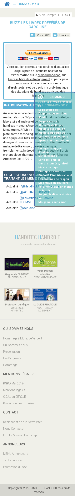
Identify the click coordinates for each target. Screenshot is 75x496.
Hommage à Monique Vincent (22, 338)
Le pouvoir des (48, 109)
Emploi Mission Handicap (20, 435)
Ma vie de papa (48, 167)
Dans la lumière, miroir (53, 163)
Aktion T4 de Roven (50, 125)
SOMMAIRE (58, 97)
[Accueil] (7, 4)
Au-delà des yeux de (51, 128)
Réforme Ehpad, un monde (55, 186)
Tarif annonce (12, 460)
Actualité (28, 208)
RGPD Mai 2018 (13, 383)
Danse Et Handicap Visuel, (55, 175)
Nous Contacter (13, 428)
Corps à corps (47, 121)
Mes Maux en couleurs (53, 136)
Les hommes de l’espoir (53, 179)
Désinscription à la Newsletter (22, 422)
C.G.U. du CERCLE (14, 396)
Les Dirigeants (12, 358)
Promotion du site (15, 467)
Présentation (11, 351)
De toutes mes (47, 155)
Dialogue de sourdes (52, 171)
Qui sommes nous (15, 345)
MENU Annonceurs (15, 453)
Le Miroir (44, 190)
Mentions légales (14, 390)
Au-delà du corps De (51, 132)
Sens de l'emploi (49, 159)
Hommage (10, 365)
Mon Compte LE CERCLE (54, 15)
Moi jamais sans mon (52, 202)
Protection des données (18, 403)
